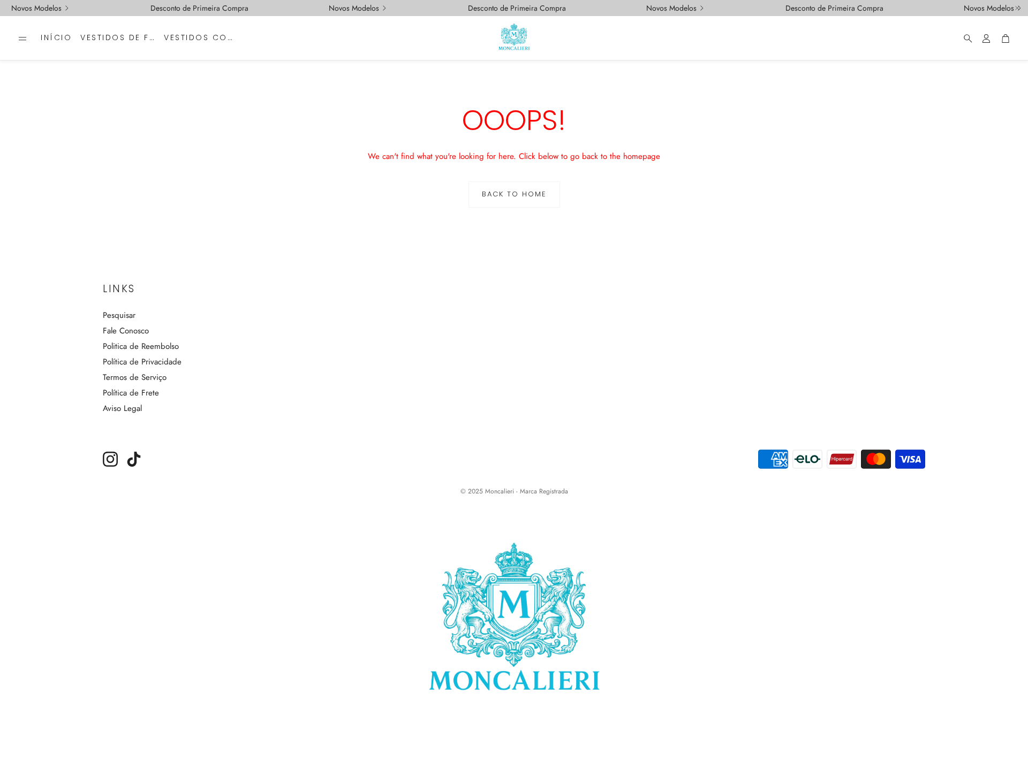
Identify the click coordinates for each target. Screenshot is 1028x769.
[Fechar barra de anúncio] (1017, 8)
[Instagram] (110, 459)
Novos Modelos (36, 8)
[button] (22, 38)
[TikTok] (133, 459)
